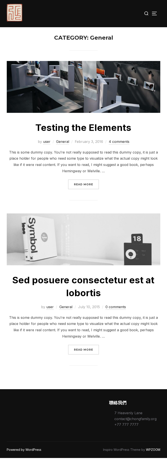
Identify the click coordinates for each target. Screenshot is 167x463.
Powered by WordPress (24, 449)
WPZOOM (153, 449)
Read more (86, 184)
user (46, 141)
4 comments (119, 141)
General (62, 141)
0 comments (115, 307)
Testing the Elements (83, 127)
